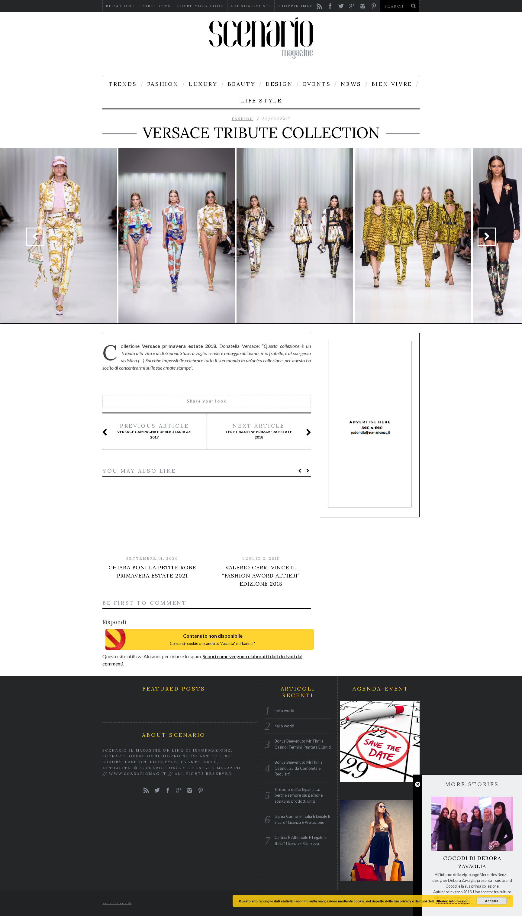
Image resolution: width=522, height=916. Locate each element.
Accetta (491, 901)
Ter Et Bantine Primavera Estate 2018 (258, 430)
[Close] (417, 784)
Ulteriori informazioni (452, 901)
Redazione (120, 6)
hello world (284, 710)
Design (279, 83)
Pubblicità (156, 6)
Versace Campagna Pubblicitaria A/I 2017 (154, 430)
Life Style (261, 100)
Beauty (242, 83)
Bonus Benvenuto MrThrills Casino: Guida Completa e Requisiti (298, 768)
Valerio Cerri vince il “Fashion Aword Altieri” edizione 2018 (261, 575)
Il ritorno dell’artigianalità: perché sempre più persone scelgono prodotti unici (299, 795)
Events (317, 83)
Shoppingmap (295, 6)
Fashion (163, 83)
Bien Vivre (392, 83)
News (351, 83)
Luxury (203, 83)
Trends (123, 83)
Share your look (200, 6)
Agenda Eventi (250, 6)
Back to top (115, 903)
